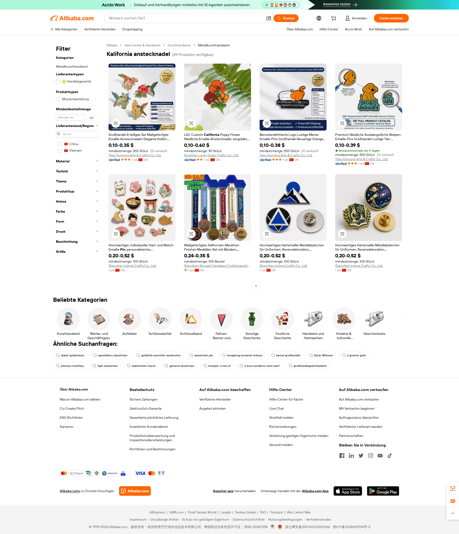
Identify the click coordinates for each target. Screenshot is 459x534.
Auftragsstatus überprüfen (359, 417)
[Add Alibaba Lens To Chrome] (135, 491)
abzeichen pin (203, 355)
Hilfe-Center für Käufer (286, 399)
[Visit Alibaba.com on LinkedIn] (351, 455)
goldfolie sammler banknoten (160, 355)
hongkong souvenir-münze (244, 355)
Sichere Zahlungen (144, 399)
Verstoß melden (281, 445)
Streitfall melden (281, 417)
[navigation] (77, 166)
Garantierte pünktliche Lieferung (154, 417)
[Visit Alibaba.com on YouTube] (380, 455)
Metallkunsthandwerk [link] (214, 45)
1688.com (176, 512)
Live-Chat (276, 408)
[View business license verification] (272, 526)
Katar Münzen (323, 355)
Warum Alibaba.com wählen (80, 399)
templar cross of (219, 366)
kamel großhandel (288, 355)
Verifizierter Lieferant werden (360, 427)
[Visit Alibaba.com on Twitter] (361, 455)
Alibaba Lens (70, 491)
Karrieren (66, 427)
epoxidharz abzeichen (112, 355)
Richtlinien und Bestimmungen (152, 449)
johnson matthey (72, 366)
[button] (269, 18)
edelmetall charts (144, 366)
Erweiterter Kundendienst (149, 427)
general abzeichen (181, 366)
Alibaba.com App (315, 491)
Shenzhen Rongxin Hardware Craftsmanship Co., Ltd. (217, 266)
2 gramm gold (356, 355)
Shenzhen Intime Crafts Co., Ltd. (132, 266)
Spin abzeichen (108, 366)
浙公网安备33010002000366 (307, 527)
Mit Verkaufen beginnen (357, 408)
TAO (263, 512)
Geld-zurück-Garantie (146, 408)
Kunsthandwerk (179, 45)
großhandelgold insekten (310, 366)
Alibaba (112, 45)
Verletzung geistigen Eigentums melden (298, 436)
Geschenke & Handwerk (142, 45)
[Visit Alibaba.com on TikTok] (390, 455)
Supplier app (223, 491)
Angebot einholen (212, 408)
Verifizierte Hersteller (215, 399)
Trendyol (276, 512)
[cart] (334, 19)
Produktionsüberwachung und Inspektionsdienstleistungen (152, 438)
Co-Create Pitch (72, 408)
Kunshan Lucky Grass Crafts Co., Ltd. (211, 155)
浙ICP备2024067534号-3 (351, 527)
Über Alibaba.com (74, 389)
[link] (453, 488)
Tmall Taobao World (202, 512)
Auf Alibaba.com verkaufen (359, 399)
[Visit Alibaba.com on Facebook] (342, 455)
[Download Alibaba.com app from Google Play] (383, 491)
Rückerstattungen (282, 427)
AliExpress (157, 512)
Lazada (225, 512)
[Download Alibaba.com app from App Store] (347, 491)
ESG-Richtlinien (71, 417)
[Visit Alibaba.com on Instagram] (370, 455)
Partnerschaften (351, 436)
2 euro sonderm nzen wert (262, 366)
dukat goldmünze (72, 355)
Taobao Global (245, 512)
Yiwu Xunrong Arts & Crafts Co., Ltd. (135, 155)
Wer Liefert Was (299, 512)
